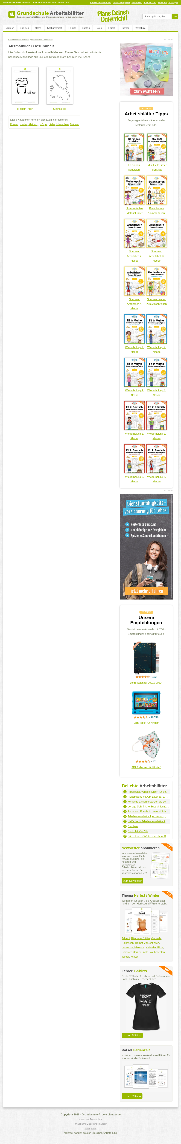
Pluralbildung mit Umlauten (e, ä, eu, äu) (148, 796)
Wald (145, 952)
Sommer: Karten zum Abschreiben (157, 301)
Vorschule (140, 28)
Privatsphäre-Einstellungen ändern (90, 1124)
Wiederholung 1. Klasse (134, 349)
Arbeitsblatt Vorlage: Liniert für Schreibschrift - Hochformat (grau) (148, 791)
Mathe (38, 28)
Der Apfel (133, 826)
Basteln (86, 28)
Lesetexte (127, 947)
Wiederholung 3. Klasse (134, 393)
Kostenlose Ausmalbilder (18, 40)
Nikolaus (139, 947)
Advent (126, 938)
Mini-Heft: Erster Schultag (157, 167)
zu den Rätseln (132, 1096)
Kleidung (33, 124)
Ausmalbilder (150, 2)
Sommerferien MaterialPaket (134, 210)
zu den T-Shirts (132, 1035)
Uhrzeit (137, 952)
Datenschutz (96, 1119)
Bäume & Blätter (140, 938)
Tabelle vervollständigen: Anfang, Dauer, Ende (148, 816)
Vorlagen (162, 2)
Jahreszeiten (151, 942)
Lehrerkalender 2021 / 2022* (146, 682)
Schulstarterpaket (121, 2)
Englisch (24, 28)
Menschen (62, 124)
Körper (43, 124)
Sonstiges (173, 2)
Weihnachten (157, 952)
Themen (125, 28)
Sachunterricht (54, 28)
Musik (87, 1128)
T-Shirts (72, 28)
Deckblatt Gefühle (138, 831)
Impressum (84, 1119)
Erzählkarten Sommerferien (156, 210)
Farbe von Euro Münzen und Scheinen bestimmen (148, 811)
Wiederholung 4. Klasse (156, 393)
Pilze (160, 947)
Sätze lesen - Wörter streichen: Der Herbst (148, 836)
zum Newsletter (132, 880)
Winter (134, 956)
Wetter (125, 956)
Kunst (94, 1128)
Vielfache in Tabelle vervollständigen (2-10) (148, 821)
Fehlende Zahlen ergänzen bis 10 (147, 801)
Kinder (23, 124)
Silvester (127, 952)
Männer (74, 124)
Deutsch (9, 28)
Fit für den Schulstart (134, 167)
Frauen (14, 124)
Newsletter (137, 2)
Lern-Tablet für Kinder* (146, 722)
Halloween (128, 942)
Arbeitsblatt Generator (100, 2)
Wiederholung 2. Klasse (156, 349)
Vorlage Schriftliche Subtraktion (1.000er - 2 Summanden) (148, 806)
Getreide (156, 938)
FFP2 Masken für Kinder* (146, 767)
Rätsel (99, 28)
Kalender (151, 947)
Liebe (52, 124)
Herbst (111, 28)
